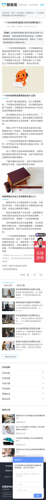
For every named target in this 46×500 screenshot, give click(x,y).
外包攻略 (20, 13)
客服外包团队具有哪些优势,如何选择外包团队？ (30, 342)
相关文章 (8, 285)
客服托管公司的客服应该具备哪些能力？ (30, 417)
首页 (13, 13)
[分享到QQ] (28, 274)
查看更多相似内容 (10, 356)
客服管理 (29, 13)
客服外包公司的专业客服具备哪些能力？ (30, 450)
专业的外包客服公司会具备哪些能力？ (29, 439)
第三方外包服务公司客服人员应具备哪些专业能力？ (30, 428)
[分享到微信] (41, 275)
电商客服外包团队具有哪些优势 (30, 302)
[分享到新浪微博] (34, 274)
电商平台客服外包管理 (18, 266)
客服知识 (9, 471)
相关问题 (21, 285)
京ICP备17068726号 (8, 496)
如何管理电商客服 (10, 269)
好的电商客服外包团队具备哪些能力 (30, 289)
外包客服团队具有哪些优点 (28, 315)
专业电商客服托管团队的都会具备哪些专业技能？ (30, 329)
